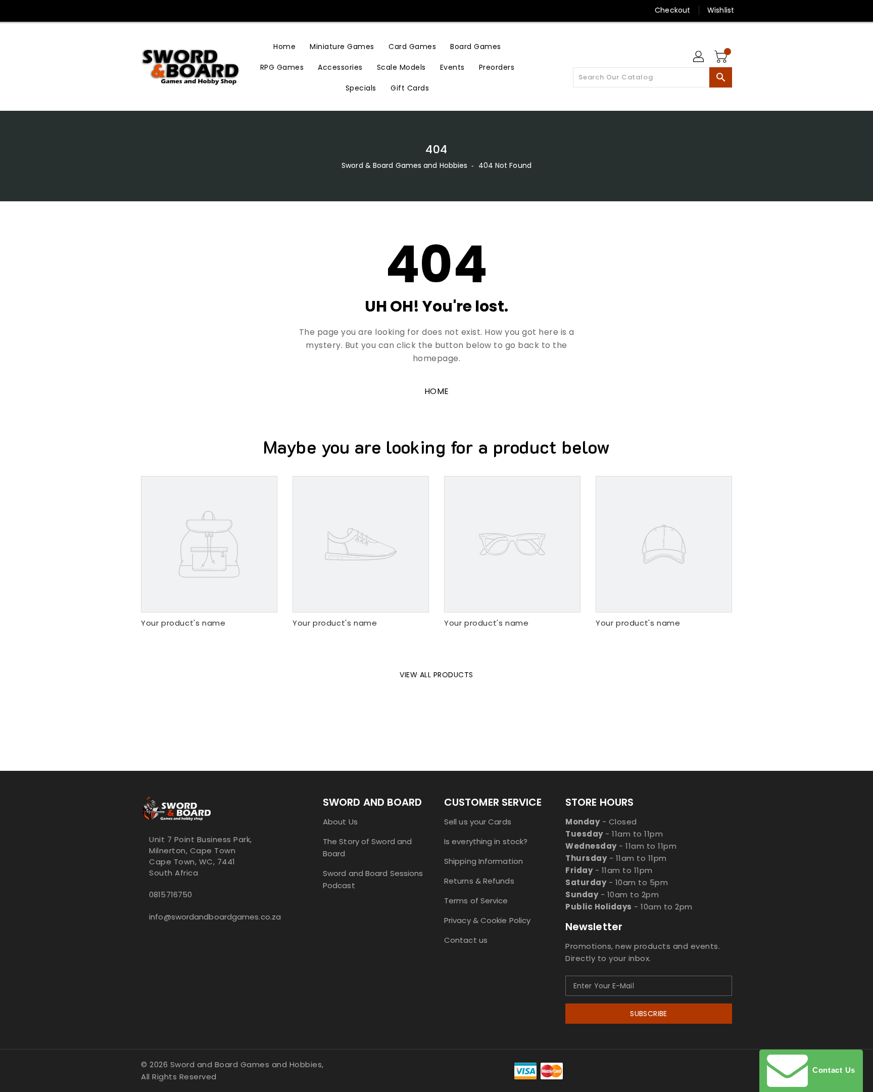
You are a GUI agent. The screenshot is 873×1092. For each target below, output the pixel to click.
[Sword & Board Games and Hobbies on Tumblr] (203, 10)
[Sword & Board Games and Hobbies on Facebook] (126, 10)
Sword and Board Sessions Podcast (373, 879)
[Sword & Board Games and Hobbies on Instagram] (184, 10)
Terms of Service (476, 900)
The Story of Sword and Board (367, 847)
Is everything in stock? (485, 841)
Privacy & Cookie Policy (487, 920)
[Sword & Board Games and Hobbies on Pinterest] (165, 10)
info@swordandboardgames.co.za (211, 916)
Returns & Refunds (479, 881)
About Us (340, 821)
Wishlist (720, 10)
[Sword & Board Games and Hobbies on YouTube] (223, 10)
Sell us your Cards (477, 821)
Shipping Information (483, 861)
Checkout (672, 10)
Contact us (466, 940)
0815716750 (170, 894)
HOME (436, 391)
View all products (436, 675)
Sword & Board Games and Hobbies (404, 165)
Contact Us (831, 1070)
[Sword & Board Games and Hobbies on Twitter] (146, 10)
